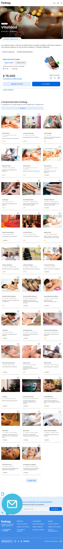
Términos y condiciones (51, 541)
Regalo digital (9, 63)
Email (6, 69)
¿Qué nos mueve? (22, 524)
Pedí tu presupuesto (38, 524)
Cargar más (32, 480)
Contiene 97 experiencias (10, 39)
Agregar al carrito (17, 84)
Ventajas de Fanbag (38, 530)
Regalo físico (21, 63)
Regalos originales (38, 527)
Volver (5, 8)
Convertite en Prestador (21, 530)
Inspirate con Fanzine (23, 527)
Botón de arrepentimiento (53, 530)
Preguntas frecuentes (54, 527)
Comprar (47, 84)
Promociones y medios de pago (12, 78)
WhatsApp (15, 69)
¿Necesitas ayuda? (7, 530)
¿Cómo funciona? (8, 89)
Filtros (23, 108)
